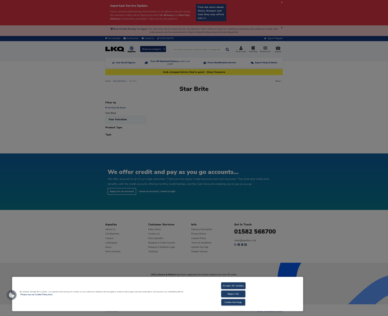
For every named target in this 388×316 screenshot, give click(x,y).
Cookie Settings (233, 302)
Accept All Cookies (233, 285)
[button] (12, 295)
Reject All (233, 293)
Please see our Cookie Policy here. (36, 294)
